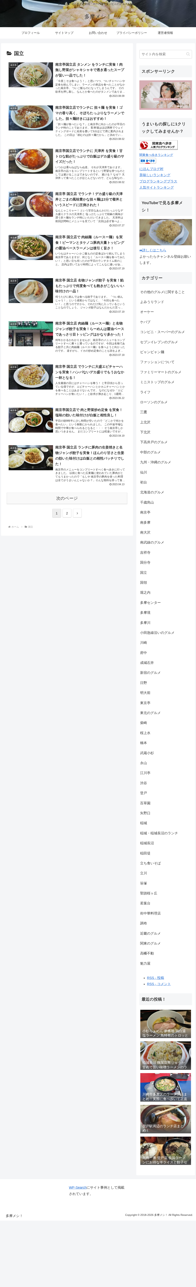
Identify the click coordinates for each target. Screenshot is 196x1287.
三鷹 (143, 412)
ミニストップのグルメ (157, 382)
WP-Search (78, 1187)
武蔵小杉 (147, 753)
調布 (143, 923)
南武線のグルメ (152, 542)
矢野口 (145, 813)
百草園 (145, 803)
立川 (143, 873)
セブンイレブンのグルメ (159, 342)
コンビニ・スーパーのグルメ (162, 332)
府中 (143, 653)
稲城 (143, 823)
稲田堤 (145, 853)
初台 (143, 482)
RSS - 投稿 (155, 978)
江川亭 (145, 773)
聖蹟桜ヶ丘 (148, 893)
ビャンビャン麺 (152, 352)
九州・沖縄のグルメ (155, 462)
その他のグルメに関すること (162, 292)
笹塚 (143, 883)
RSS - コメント (159, 984)
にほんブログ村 (151, 169)
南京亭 (145, 512)
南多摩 (145, 522)
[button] (188, 54)
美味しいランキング (154, 175)
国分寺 (145, 562)
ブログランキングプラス (158, 181)
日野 (143, 683)
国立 (143, 573)
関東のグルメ (150, 943)
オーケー (147, 312)
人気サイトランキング (156, 187)
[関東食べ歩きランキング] (158, 149)
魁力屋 (145, 963)
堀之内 (145, 592)
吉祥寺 (145, 552)
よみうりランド (152, 302)
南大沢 (145, 532)
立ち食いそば (150, 863)
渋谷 (143, 783)
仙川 (143, 472)
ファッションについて (157, 362)
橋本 (143, 743)
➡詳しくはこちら (152, 250)
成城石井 (147, 663)
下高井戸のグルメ (154, 442)
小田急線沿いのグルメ (157, 633)
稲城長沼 (147, 843)
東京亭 (145, 703)
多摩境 (145, 613)
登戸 (143, 793)
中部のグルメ (150, 452)
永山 (143, 763)
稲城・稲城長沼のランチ (159, 833)
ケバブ (145, 322)
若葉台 (145, 903)
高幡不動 (147, 953)
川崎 (143, 643)
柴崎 (143, 723)
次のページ (67, 498)
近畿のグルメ (150, 933)
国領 (143, 582)
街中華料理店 (150, 913)
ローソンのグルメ (154, 402)
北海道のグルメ (152, 492)
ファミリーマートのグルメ (160, 372)
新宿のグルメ (150, 673)
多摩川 (145, 623)
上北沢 (145, 422)
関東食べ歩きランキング (156, 154)
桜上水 (145, 733)
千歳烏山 (147, 502)
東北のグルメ (150, 713)
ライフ (145, 392)
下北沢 (145, 432)
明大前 (145, 693)
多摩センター (150, 603)
